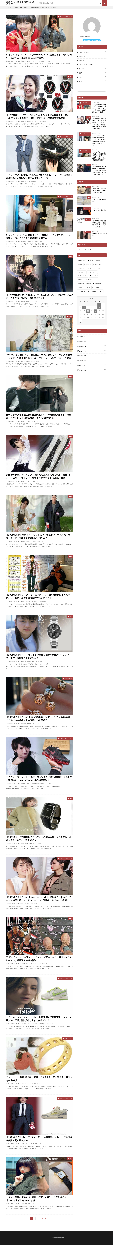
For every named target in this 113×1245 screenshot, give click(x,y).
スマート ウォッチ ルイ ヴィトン (30, 121)
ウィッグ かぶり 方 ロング (99, 234)
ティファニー (40, 1083)
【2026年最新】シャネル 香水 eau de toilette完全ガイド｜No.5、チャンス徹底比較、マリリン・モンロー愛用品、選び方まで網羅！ (39, 898)
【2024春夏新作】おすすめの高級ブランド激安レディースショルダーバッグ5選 (99, 224)
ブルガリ (81, 287)
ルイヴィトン (43, 121)
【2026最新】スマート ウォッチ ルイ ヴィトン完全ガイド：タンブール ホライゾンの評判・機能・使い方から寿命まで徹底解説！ (39, 116)
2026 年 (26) (82, 336)
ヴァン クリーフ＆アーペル (85, 279)
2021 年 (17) (82, 360)
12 (88, 311)
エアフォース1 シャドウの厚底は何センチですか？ (34, 783)
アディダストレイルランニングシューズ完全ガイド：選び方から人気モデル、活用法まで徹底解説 (39, 959)
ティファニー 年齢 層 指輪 (29, 1083)
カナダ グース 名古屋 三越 (28, 421)
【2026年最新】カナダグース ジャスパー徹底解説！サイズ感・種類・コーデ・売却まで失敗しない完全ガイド (38, 536)
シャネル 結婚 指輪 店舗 (28, 723)
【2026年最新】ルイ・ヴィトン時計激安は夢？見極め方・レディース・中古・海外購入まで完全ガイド (38, 656)
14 (95, 311)
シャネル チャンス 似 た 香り (29, 241)
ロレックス (88, 264)
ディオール (81, 268)
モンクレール (98, 264)
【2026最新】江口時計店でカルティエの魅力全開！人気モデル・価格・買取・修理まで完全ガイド (38, 838)
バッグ (81, 60)
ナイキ (40, 181)
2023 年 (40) (82, 351)
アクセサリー (83, 52)
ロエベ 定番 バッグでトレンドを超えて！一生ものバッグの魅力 (99, 190)
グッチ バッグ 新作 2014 (28, 361)
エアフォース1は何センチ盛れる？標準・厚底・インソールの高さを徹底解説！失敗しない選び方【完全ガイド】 (39, 176)
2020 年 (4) (82, 365)
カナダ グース (40, 421)
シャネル (48, 61)
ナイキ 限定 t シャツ (27, 301)
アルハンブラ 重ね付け (99, 210)
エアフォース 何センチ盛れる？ (29, 181)
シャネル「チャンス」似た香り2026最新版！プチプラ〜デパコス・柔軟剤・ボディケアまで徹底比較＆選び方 (39, 236)
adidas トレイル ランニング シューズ (32, 963)
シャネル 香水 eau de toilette (30, 903)
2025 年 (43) (82, 341)
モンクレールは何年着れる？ (99, 200)
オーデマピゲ (98, 283)
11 (42, 1218)
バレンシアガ (94, 275)
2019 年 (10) (82, 370)
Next (46, 1218)
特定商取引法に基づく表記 (45, 3)
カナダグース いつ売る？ (85, 283)
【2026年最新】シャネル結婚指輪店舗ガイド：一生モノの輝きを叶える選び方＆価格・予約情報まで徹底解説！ (39, 718)
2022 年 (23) (82, 356)
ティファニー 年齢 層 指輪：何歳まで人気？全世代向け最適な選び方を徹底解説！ (39, 1079)
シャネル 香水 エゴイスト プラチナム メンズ (33, 61)
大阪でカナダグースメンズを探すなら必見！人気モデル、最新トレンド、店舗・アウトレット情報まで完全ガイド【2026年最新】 (38, 476)
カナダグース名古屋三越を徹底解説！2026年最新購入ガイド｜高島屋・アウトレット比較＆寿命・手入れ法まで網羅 (38, 416)
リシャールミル (93, 272)
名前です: (81, 36)
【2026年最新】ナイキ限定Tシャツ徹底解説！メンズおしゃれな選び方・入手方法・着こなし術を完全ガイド (39, 296)
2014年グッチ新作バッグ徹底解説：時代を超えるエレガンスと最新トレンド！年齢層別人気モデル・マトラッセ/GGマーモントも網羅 (39, 356)
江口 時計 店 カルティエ (28, 843)
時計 (81, 69)
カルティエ (38, 843)
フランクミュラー (83, 275)
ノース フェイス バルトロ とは (29, 601)
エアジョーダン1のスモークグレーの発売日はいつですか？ (37, 1023)
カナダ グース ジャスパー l (28, 541)
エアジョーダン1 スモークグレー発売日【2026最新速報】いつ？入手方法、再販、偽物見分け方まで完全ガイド (38, 1019)
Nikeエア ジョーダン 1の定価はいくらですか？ (34, 1143)
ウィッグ (81, 56)
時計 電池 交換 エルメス (29, 1203)
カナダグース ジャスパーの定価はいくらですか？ (90, 291)
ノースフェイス (42, 601)
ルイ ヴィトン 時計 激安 (28, 661)
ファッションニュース (85, 64)
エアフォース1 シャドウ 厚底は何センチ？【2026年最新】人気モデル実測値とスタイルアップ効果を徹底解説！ (39, 778)
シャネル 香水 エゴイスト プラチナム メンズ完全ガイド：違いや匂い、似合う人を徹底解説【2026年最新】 (39, 56)
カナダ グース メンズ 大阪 (28, 481)
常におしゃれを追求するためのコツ (20, 3)
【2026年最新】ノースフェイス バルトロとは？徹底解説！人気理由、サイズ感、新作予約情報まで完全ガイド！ (38, 596)
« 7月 (79, 322)
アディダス (45, 963)
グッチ (37, 361)
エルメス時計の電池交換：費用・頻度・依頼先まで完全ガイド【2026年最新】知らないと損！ (36, 1199)
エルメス (38, 1203)
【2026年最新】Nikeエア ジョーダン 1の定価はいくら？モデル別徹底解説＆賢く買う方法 (39, 1139)
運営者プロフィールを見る (92, 40)
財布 (80, 77)
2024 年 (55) (82, 346)
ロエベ (100, 268)
